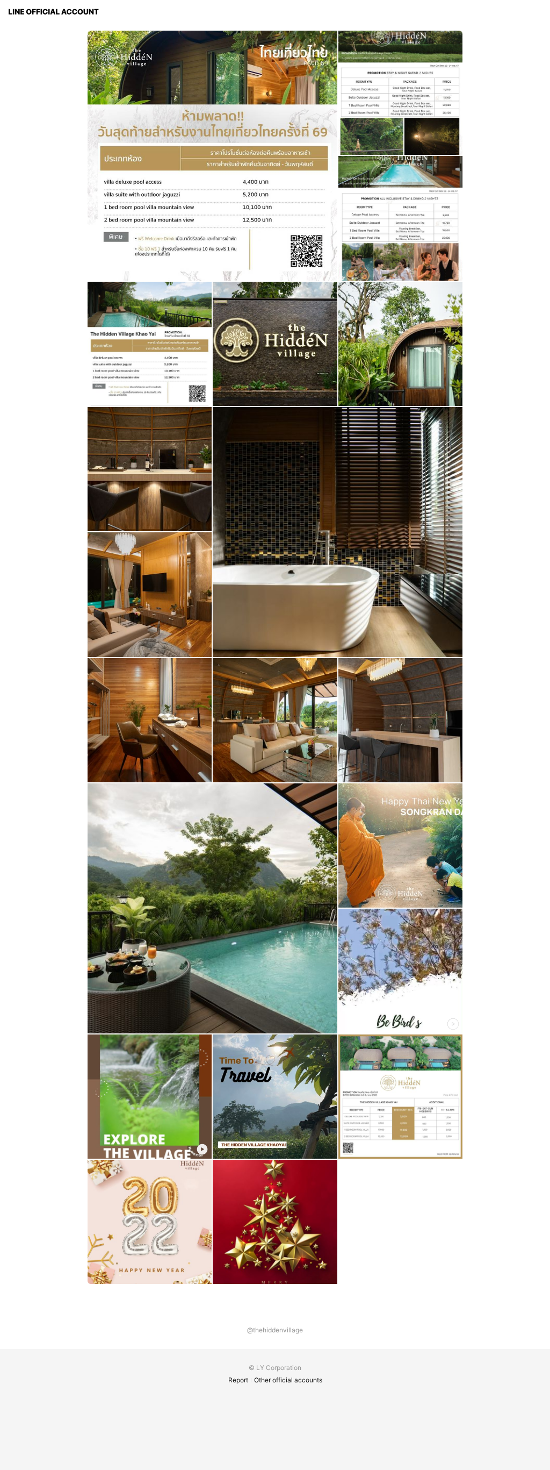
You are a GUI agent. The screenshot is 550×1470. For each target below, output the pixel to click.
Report (238, 1380)
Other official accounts (288, 1380)
